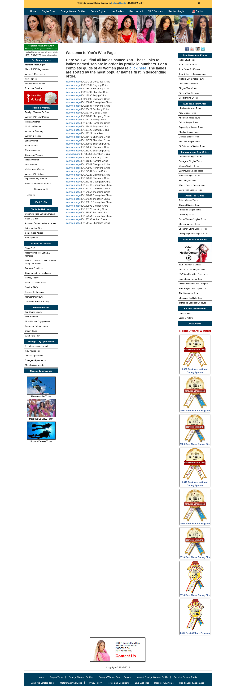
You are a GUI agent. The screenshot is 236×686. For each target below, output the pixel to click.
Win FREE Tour (32, 336)
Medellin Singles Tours (189, 175)
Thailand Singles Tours (189, 205)
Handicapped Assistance (191, 682)
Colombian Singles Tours (190, 156)
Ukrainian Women (33, 126)
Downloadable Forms (188, 83)
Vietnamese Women (34, 169)
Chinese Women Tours (189, 224)
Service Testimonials (34, 292)
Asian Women (31, 145)
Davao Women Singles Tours (192, 219)
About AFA (30, 248)
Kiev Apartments (32, 351)
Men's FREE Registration (36, 69)
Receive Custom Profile (185, 677)
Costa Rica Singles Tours (190, 190)
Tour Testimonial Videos (190, 264)
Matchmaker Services (35, 83)
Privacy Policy (32, 278)
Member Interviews (34, 297)
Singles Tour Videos (188, 88)
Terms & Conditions (34, 268)
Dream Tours (31, 331)
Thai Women (31, 164)
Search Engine (98, 11)
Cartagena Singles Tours (190, 161)
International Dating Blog (190, 279)
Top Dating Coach (33, 312)
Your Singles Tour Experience (192, 288)
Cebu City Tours (186, 214)
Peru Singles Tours (188, 180)
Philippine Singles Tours (190, 210)
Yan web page (73, 81)
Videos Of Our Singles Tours (192, 269)
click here (137, 68)
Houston (123, 3)
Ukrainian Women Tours (190, 108)
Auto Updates (31, 237)
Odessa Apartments (34, 355)
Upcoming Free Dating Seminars (40, 214)
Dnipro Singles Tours (188, 122)
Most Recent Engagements (37, 321)
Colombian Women (34, 155)
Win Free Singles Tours (42, 682)
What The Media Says (35, 282)
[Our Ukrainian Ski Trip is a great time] (41, 387)
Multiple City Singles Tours (191, 79)
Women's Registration (35, 74)
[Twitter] (203, 48)
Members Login (176, 11)
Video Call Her (31, 219)
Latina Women (31, 141)
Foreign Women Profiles (73, 11)
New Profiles (117, 11)
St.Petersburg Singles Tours (192, 146)
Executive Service (33, 88)
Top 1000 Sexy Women (36, 178)
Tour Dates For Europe (189, 69)
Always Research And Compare (193, 283)
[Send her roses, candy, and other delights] (41, 97)
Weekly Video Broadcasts (193, 274)
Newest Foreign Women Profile (152, 677)
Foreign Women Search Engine (115, 677)
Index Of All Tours (187, 60)
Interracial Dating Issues (36, 326)
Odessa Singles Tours (189, 137)
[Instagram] (198, 48)
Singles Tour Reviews (189, 93)
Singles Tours (48, 11)
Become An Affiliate (164, 682)
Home (33, 11)
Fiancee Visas (185, 313)
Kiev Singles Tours (187, 113)
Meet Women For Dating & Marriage (37, 254)
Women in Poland (33, 136)
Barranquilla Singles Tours (191, 171)
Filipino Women (32, 160)
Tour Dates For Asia (188, 64)
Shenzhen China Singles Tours (193, 229)
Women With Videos (34, 174)
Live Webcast (142, 682)
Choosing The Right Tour (190, 298)
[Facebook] (187, 48)
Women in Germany (34, 131)
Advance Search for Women (38, 183)
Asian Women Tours (188, 200)
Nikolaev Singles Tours (189, 141)
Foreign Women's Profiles (37, 112)
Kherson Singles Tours (189, 118)
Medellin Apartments (34, 365)
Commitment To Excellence (38, 273)
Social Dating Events (188, 98)
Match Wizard (136, 11)
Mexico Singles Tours (189, 166)
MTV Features (31, 316)
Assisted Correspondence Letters (40, 223)
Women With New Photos (37, 117)
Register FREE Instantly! (41, 47)
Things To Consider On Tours (192, 303)
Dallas (114, 3)
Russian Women (32, 122)
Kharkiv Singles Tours (189, 132)
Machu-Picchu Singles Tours (192, 185)
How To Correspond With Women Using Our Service (40, 262)
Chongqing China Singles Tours (193, 233)
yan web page (73, 154)
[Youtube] (192, 48)
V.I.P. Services (155, 11)
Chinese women (32, 150)
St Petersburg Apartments (37, 346)
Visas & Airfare (186, 318)
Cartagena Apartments (35, 360)
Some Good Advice (34, 233)
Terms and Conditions (118, 682)
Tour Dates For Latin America (192, 74)
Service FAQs (31, 287)
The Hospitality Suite (188, 293)
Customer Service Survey (37, 301)
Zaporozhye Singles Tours (191, 127)
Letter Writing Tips (33, 228)
